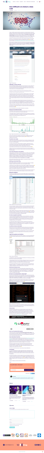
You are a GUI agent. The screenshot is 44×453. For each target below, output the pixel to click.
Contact (25, 1)
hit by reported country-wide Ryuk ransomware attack (26, 40)
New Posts (14, 1)
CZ (40, 1)
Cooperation (21, 1)
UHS (15, 40)
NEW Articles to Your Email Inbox (31, 1)
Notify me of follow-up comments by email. (16, 424)
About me (17, 1)
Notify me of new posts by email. (14, 425)
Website (10, 422)
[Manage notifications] (42, 451)
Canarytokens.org (19, 314)
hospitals (17, 40)
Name (10, 419)
